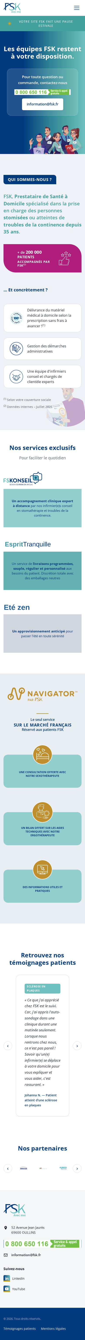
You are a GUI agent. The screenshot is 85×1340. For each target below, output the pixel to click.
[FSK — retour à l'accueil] (12, 8)
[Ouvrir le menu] (77, 8)
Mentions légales (53, 1328)
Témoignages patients (19, 1328)
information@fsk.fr (42, 104)
